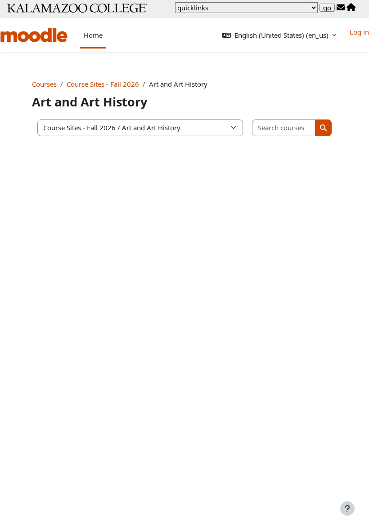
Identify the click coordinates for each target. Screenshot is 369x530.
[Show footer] (347, 508)
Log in (359, 31)
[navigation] (246, 7)
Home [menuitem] (93, 35)
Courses (44, 84)
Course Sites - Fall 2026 (103, 84)
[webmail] (341, 7)
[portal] (351, 7)
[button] (279, 35)
